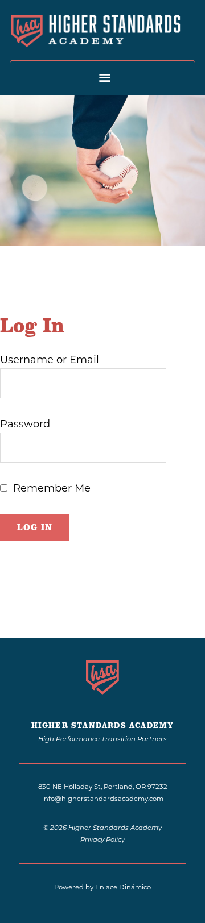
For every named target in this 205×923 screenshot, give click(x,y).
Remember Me (52, 488)
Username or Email (49, 360)
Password (25, 424)
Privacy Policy (102, 840)
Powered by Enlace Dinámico (102, 887)
